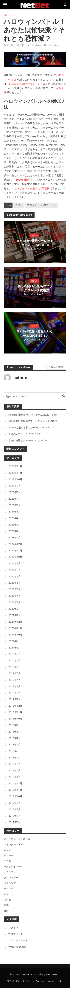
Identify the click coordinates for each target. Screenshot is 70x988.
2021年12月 (15, 621)
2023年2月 (14, 531)
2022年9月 (14, 563)
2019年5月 (14, 673)
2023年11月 (15, 472)
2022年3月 (14, 602)
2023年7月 (14, 498)
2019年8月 (14, 654)
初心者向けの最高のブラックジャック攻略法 (35, 288)
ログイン (13, 927)
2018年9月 (14, 725)
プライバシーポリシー (19, 981)
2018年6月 (14, 744)
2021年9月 (14, 641)
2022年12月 (15, 544)
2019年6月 (14, 667)
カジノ (7, 14)
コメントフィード (18, 940)
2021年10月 (15, 634)
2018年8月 (14, 731)
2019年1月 (14, 699)
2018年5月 (14, 751)
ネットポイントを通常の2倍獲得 (31, 188)
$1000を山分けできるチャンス (27, 84)
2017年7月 (14, 815)
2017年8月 (14, 809)
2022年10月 (15, 556)
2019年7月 (14, 660)
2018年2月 (14, 770)
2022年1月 (14, 615)
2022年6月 (14, 582)
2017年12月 (15, 783)
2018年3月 (14, 764)
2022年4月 (14, 595)
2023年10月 (15, 479)
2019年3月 (14, 686)
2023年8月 (14, 492)
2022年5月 (14, 589)
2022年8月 (14, 570)
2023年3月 (14, 524)
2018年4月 (14, 757)
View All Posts (56, 367)
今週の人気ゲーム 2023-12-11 (25, 434)
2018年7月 (14, 738)
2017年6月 (14, 822)
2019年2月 (14, 693)
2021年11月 (15, 628)
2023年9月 (14, 485)
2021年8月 (14, 647)
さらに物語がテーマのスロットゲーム (29, 440)
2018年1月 (14, 777)
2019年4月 (14, 679)
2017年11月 (15, 789)
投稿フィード (15, 934)
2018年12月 (15, 705)
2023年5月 (14, 511)
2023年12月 (15, 466)
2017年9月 (14, 802)
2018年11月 (15, 712)
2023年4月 (14, 518)
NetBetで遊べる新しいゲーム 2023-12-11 (35, 333)
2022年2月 (14, 608)
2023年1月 (14, 537)
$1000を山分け (23, 179)
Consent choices (45, 981)
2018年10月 (15, 718)
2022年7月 (14, 576)
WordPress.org (17, 946)
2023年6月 (14, 505)
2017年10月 (15, 796)
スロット (32, 205)
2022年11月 (15, 550)
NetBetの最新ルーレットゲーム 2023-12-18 (35, 243)
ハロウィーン (48, 205)
